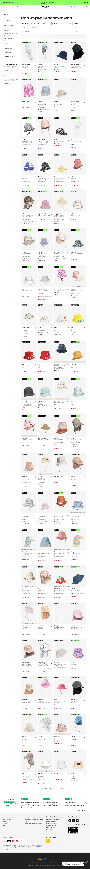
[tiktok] (77, 820)
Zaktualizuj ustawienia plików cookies (57, 862)
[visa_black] (9, 841)
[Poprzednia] (21, 2)
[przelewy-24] (4, 841)
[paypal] (25, 841)
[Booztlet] (45, 7)
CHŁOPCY (45, 23)
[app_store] (73, 832)
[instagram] (73, 820)
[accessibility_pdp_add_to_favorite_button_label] (35, 65)
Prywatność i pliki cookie (44, 862)
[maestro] (17, 841)
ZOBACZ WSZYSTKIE (82, 810)
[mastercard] (13, 841)
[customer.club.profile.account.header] (80, 6)
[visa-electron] (21, 841)
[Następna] (69, 2)
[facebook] (69, 820)
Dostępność (34, 862)
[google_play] (73, 828)
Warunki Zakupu (27, 862)
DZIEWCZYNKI (35, 23)
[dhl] (48, 841)
